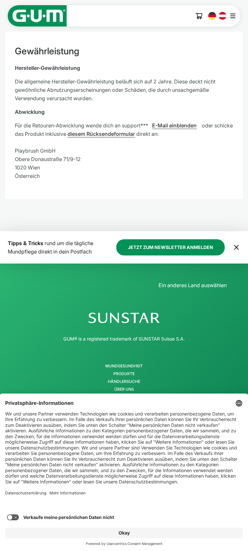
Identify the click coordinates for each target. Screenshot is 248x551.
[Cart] (199, 16)
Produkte (124, 374)
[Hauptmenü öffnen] (234, 16)
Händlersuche (124, 382)
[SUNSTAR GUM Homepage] (37, 16)
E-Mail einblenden (174, 125)
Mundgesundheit (124, 366)
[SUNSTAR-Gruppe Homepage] (124, 318)
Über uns (124, 389)
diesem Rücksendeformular (101, 134)
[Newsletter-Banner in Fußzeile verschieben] (236, 247)
